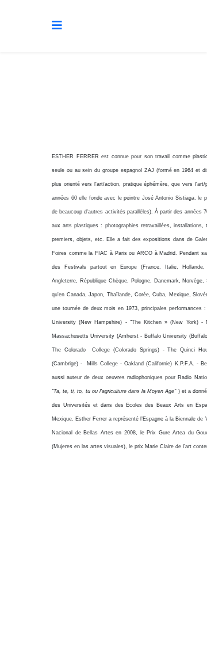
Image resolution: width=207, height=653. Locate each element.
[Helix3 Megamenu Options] (57, 25)
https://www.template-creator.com (103, 625)
